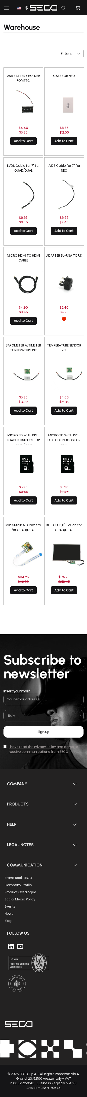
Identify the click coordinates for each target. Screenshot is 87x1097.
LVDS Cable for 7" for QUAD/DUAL (23, 168)
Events (10, 906)
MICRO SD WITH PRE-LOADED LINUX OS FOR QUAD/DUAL (23, 440)
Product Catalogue (20, 892)
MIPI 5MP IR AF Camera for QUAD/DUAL (23, 527)
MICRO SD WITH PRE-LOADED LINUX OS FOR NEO (64, 440)
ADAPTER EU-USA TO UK (64, 255)
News (9, 913)
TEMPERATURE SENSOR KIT (64, 347)
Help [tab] (11, 824)
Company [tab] (17, 783)
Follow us (18, 933)
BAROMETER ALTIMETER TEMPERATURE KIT (23, 347)
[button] (22, 8)
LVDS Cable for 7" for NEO (64, 168)
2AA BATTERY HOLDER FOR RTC (23, 78)
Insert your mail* (16, 691)
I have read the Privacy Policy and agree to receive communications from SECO (43, 749)
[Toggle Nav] (6, 8)
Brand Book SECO (18, 877)
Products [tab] (18, 804)
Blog (8, 920)
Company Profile (18, 885)
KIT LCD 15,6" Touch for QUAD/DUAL (64, 527)
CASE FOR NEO (64, 75)
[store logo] (44, 7)
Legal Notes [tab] (20, 844)
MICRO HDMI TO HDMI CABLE (23, 258)
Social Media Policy (20, 899)
